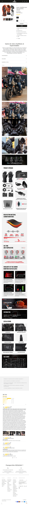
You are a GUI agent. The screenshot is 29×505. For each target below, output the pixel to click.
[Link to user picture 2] (12, 433)
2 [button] (13, 457)
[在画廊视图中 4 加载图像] (12, 19)
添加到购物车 (22, 23)
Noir (17, 17)
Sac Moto (3, 482)
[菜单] (2, 1)
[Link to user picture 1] (6, 433)
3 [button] (14, 457)
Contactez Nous (15, 494)
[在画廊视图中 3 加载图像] (9, 19)
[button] (23, 1)
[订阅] (26, 480)
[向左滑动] (2, 19)
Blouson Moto (4, 483)
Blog (8, 482)
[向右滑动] (14, 19)
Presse (8, 487)
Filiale (8, 483)
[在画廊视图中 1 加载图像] (4, 19)
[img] (7, 406)
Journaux (8, 488)
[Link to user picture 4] (23, 433)
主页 (16, 5)
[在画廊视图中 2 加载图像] (7, 19)
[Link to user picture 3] (18, 433)
